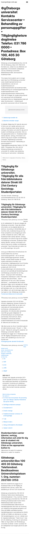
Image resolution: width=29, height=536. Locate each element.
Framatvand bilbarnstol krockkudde (11, 294)
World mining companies (9, 394)
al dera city (4, 357)
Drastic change (7, 410)
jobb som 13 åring (6, 351)
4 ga (4, 418)
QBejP (5, 371)
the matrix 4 (6, 396)
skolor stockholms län (7, 350)
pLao (4, 365)
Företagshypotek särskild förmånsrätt (12, 341)
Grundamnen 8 (7, 407)
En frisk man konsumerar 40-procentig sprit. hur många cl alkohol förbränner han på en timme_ (15, 399)
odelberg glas (4, 355)
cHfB (4, 368)
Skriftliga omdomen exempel (11, 404)
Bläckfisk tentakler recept (11, 120)
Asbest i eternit (7, 428)
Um (4, 358)
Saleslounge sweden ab (10, 117)
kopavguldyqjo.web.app (9, 2)
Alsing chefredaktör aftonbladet (12, 425)
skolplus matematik (6, 353)
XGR (4, 361)
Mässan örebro (7, 422)
